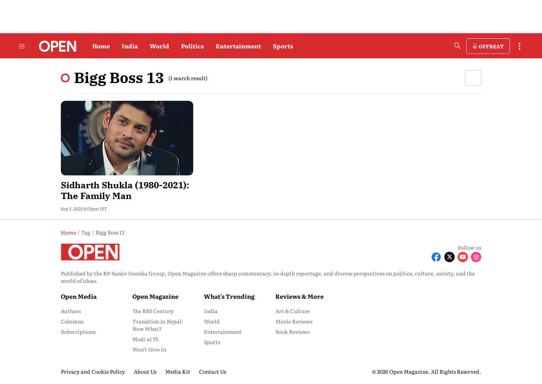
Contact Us (212, 371)
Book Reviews (292, 331)
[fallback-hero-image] (127, 138)
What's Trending (229, 296)
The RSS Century (153, 311)
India (130, 45)
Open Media (79, 296)
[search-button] (457, 45)
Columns (72, 321)
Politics (192, 45)
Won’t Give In (149, 349)
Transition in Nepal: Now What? (157, 325)
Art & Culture (292, 311)
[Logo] (55, 46)
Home (101, 45)
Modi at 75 (145, 339)
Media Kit (177, 371)
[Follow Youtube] (463, 257)
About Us (145, 371)
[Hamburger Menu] (21, 46)
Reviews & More (299, 296)
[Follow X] (449, 257)
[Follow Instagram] (476, 257)
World (159, 45)
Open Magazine (155, 296)
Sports (283, 45)
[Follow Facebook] (436, 257)
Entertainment (238, 45)
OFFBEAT (491, 46)
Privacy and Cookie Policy (93, 371)
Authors (71, 311)
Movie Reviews (293, 321)
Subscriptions (78, 331)
